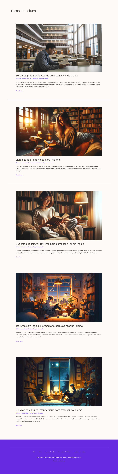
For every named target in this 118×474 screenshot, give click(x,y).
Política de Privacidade (59, 461)
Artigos (31, 163)
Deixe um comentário (22, 78)
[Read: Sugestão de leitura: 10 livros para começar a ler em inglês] (59, 215)
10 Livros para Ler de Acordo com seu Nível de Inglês (47, 75)
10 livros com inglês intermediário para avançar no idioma (49, 325)
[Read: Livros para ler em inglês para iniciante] (59, 131)
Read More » (19, 91)
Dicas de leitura (33, 78)
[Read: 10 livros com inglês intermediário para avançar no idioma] (59, 297)
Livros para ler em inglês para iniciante (38, 159)
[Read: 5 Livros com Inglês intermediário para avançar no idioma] (59, 381)
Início (33, 452)
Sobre (40, 452)
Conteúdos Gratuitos (64, 452)
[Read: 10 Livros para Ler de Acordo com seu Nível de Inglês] (59, 47)
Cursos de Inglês (50, 452)
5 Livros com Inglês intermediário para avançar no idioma (49, 410)
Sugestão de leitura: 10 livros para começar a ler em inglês (50, 243)
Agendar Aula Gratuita (80, 452)
